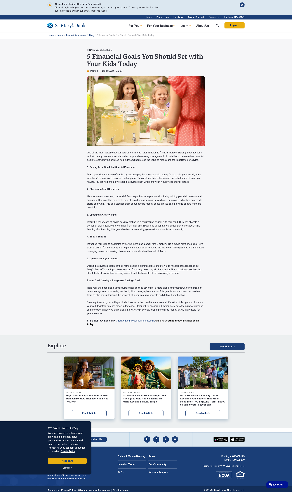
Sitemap (82, 490)
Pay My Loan (162, 17)
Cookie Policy (68, 451)
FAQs (121, 472)
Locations (178, 17)
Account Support (196, 17)
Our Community (157, 464)
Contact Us (214, 17)
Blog (91, 35)
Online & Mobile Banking (131, 456)
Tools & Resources (76, 35)
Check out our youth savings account (135, 320)
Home (50, 35)
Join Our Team (126, 464)
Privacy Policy (68, 490)
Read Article (89, 413)
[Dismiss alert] (242, 4)
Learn (60, 35)
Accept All (67, 460)
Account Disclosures (99, 490)
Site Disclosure (121, 490)
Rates (149, 17)
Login (233, 25)
